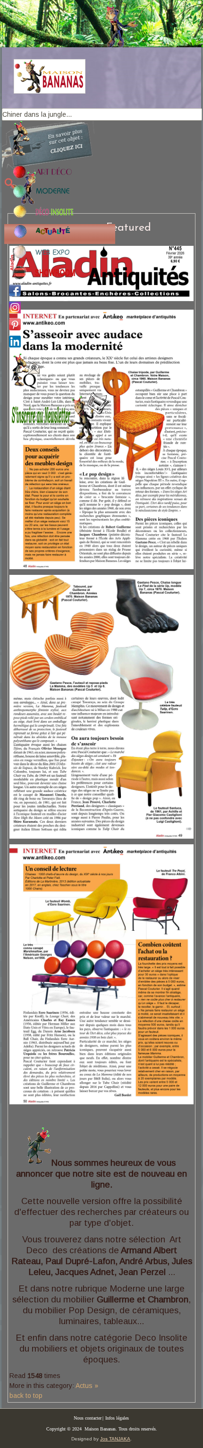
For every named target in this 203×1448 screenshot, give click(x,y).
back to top (25, 1395)
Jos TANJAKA (115, 1438)
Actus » (87, 1385)
